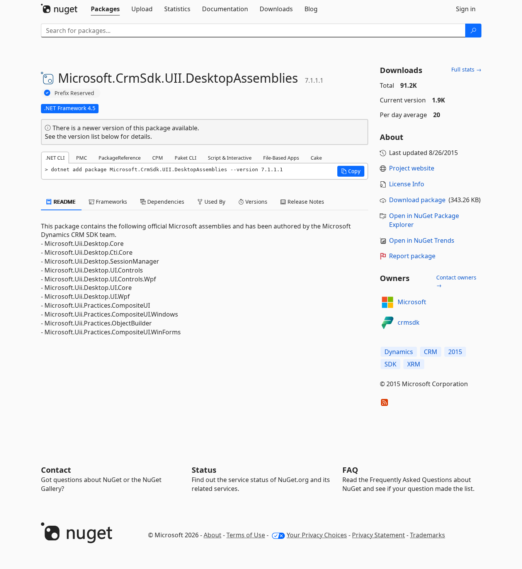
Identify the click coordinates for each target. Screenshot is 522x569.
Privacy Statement (378, 535)
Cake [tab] (316, 157)
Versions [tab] (255, 201)
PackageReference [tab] (120, 157)
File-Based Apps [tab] (281, 157)
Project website (411, 168)
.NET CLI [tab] (55, 157)
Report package (412, 256)
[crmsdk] (387, 323)
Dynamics (398, 352)
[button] (350, 171)
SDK (390, 364)
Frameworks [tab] (110, 201)
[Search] (473, 30)
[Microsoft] (387, 302)
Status (204, 470)
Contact (56, 470)
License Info (406, 184)
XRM (413, 364)
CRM (430, 352)
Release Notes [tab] (305, 201)
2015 (455, 352)
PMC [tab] (81, 157)
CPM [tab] (157, 157)
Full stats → (466, 69)
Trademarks (427, 535)
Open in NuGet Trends (421, 240)
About (212, 535)
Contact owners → (456, 281)
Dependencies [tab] (165, 201)
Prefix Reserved (74, 93)
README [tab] (64, 201)
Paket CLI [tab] (185, 157)
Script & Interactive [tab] (230, 157)
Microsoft (412, 302)
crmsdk (409, 322)
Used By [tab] (214, 201)
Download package (417, 200)
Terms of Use (245, 535)
